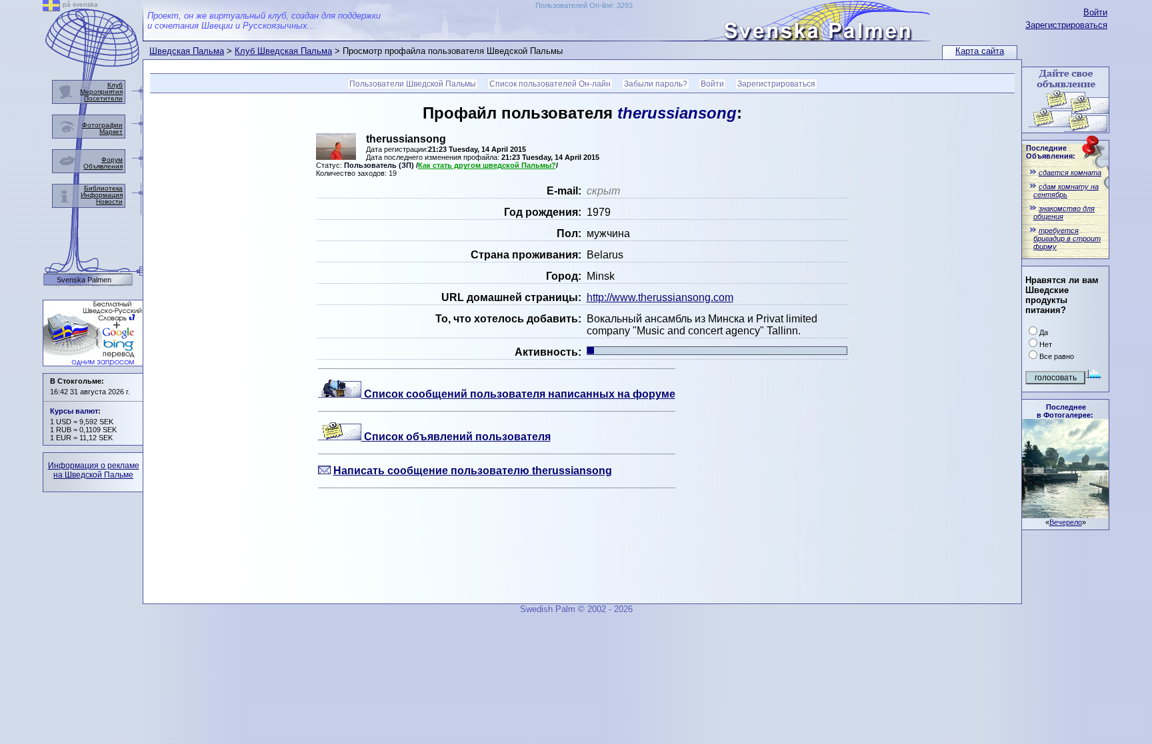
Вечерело (1065, 522)
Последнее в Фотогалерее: (1065, 411)
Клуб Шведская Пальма (283, 51)
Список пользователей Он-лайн (550, 84)
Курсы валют (74, 411)
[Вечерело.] (1065, 514)
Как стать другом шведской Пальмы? (487, 165)
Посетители (103, 98)
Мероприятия (101, 91)
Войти (1095, 12)
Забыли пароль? (655, 84)
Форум (112, 159)
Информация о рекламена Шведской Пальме (93, 470)
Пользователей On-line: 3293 (584, 5)
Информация (102, 194)
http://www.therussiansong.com (660, 297)
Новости (109, 201)
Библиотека (103, 188)
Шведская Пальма (186, 51)
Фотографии (102, 125)
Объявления (103, 166)
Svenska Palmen (84, 280)
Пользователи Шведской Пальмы (412, 84)
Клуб (115, 85)
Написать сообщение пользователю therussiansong (472, 470)
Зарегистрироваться (1066, 25)
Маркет (111, 131)
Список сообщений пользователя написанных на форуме (518, 394)
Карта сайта (979, 51)
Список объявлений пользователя (456, 436)
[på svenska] (51, 7)
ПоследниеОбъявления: (1050, 152)
